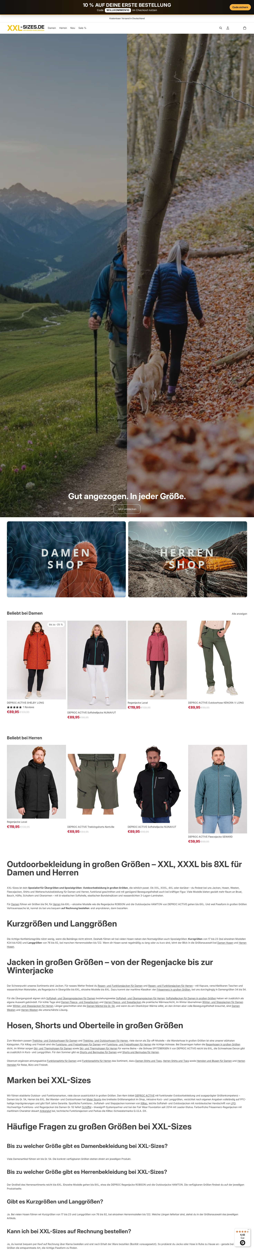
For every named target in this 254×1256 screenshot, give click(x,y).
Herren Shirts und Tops (176, 1060)
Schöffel (86, 1107)
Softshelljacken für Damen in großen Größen (191, 998)
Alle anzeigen (239, 613)
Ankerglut (45, 1110)
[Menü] (248, 1230)
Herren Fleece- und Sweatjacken (122, 1002)
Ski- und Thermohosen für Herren (98, 1048)
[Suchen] (220, 28)
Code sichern (240, 7)
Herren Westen (29, 1009)
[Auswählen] (61, 694)
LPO (233, 1103)
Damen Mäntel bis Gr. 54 (101, 1005)
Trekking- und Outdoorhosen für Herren (105, 1040)
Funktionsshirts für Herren (96, 1060)
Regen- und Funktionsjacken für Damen (120, 985)
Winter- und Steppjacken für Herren (33, 1005)
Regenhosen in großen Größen (223, 1044)
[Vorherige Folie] (12, 660)
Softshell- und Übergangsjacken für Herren (140, 998)
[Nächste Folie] (61, 660)
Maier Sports (94, 1099)
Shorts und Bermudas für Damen (98, 1052)
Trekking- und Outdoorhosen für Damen (54, 1040)
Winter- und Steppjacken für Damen (222, 1002)
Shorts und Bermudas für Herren (140, 1052)
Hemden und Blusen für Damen (214, 1060)
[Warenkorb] (244, 28)
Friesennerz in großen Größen (173, 989)
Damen (15, 904)
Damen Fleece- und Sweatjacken (79, 1002)
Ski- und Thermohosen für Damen (53, 1048)
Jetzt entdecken (127, 509)
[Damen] (66, 559)
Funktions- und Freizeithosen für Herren (128, 1044)
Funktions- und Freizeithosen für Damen (78, 1044)
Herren (56, 904)
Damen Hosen (225, 942)
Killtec (144, 1103)
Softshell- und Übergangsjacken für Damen (70, 998)
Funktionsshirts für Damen (61, 1060)
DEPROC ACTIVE (144, 1095)
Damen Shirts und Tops (148, 1060)
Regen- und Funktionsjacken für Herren (170, 985)
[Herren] (187, 559)
